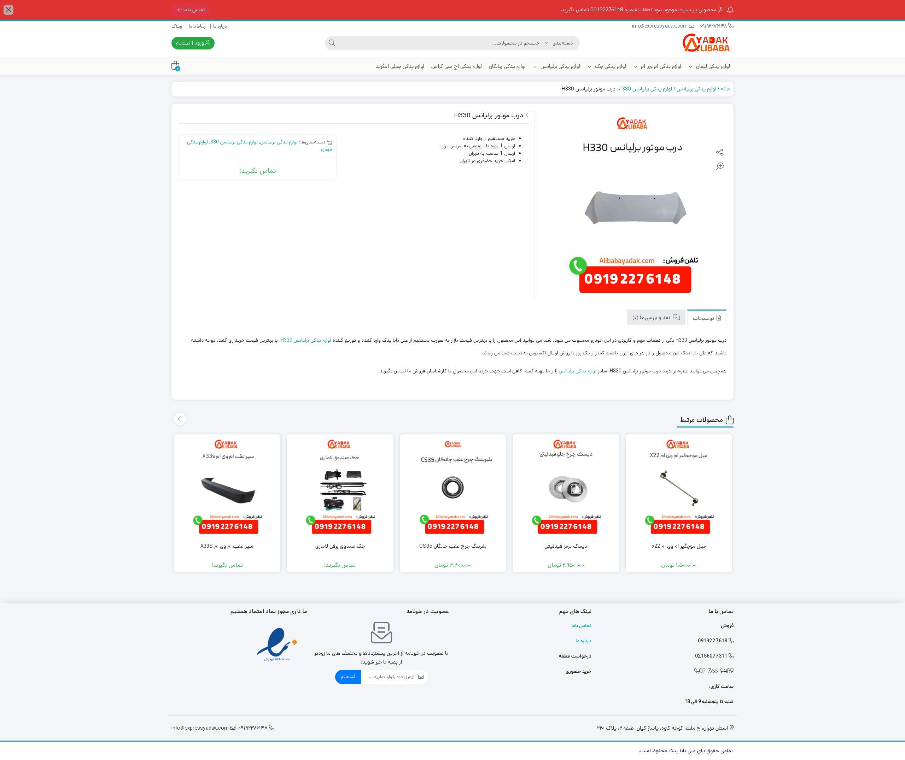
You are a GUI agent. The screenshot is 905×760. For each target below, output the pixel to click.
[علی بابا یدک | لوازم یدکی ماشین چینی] (705, 43)
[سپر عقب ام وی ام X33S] (227, 487)
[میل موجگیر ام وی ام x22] (679, 487)
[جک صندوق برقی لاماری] (340, 487)
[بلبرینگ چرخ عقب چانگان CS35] (453, 487)
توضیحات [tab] (704, 318)
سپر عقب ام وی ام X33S (226, 546)
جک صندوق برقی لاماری (340, 546)
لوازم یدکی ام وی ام (660, 66)
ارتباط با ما (197, 26)
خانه (725, 89)
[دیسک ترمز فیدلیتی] (566, 487)
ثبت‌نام (348, 676)
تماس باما (194, 9)
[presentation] (180, 419)
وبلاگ (176, 26)
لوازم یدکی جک (610, 66)
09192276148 (714, 26)
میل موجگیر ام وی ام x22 (679, 546)
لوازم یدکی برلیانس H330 (306, 340)
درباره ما (220, 26)
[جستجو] (332, 43)
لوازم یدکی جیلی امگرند (400, 66)
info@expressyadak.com (660, 26)
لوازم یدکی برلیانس (559, 66)
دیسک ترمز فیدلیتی (565, 546)
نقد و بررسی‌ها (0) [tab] (652, 317)
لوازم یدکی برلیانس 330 (647, 89)
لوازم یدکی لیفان (712, 66)
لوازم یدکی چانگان (507, 66)
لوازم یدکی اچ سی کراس (456, 66)
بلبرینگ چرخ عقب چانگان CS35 (452, 546)
